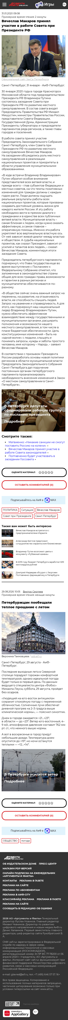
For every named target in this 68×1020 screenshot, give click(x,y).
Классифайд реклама (18, 899)
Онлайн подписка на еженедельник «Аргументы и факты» (29, 875)
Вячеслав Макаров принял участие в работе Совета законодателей (32, 451)
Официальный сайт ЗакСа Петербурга (25, 79)
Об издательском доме (19, 863)
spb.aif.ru (36, 656)
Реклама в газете (31, 880)
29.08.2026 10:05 (11, 591)
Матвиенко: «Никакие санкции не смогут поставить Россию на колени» (35, 444)
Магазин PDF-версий (17, 868)
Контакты (10, 880)
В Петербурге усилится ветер (31, 774)
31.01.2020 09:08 (11, 13)
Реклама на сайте (15, 885)
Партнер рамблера (31, 1004)
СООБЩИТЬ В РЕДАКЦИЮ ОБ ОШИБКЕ (27, 908)
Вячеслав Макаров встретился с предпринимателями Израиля (32, 531)
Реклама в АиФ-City (16, 894)
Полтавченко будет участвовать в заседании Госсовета (30, 457)
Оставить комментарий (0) (34, 484)
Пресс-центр (47, 863)
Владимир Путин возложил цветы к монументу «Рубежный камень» (34, 552)
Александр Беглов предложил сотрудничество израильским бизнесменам (38, 542)
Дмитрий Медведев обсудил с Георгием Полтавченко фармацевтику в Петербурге (37, 573)
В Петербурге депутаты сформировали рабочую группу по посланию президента (33, 410)
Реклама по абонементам (21, 890)
